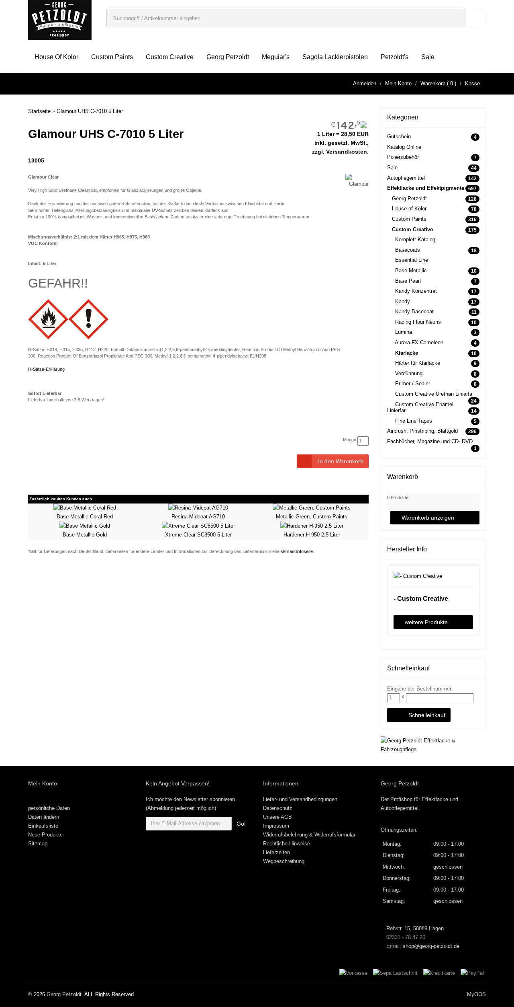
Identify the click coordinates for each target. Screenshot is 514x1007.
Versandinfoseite (297, 551)
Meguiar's (276, 56)
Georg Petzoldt (227, 56)
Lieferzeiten (276, 852)
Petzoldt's (394, 56)
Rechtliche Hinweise (286, 844)
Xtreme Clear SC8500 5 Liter (198, 535)
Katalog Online (404, 147)
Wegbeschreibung (283, 861)
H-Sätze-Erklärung (46, 369)
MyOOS (476, 994)
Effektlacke (435, 799)
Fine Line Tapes (413, 421)
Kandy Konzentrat (416, 291)
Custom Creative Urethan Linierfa (433, 394)
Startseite (39, 111)
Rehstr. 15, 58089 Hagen (414, 928)
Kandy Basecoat (414, 311)
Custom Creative (170, 56)
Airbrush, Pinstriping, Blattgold (422, 431)
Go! (241, 823)
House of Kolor (56, 56)
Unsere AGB (277, 817)
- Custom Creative (421, 598)
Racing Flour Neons (418, 322)
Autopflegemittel (406, 178)
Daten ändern (43, 817)
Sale (427, 56)
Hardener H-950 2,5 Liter (312, 535)
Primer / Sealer (412, 383)
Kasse (472, 83)
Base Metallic (411, 270)
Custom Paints (112, 56)
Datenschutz (277, 808)
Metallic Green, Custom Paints (311, 517)
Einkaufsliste (43, 826)
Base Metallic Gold (85, 535)
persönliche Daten (49, 808)
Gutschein (399, 137)
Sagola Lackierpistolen (335, 56)
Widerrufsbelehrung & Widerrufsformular (309, 835)
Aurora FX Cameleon (419, 342)
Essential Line (411, 260)
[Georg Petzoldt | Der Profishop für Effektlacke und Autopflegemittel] (60, 19)
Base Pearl (408, 281)
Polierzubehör (403, 157)
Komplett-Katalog (415, 239)
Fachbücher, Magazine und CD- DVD (430, 441)
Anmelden (364, 83)
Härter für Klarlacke (417, 363)
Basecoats (407, 250)
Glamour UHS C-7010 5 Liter (90, 111)
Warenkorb (432, 83)
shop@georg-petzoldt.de (431, 946)
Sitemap (37, 844)
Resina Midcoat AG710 (198, 517)
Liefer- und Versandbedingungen (300, 799)
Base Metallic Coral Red (85, 517)
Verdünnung (408, 373)
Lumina (403, 332)
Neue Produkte (45, 835)
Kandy (402, 301)
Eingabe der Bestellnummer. (420, 689)
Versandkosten (346, 151)
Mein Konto (398, 83)
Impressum (276, 826)
